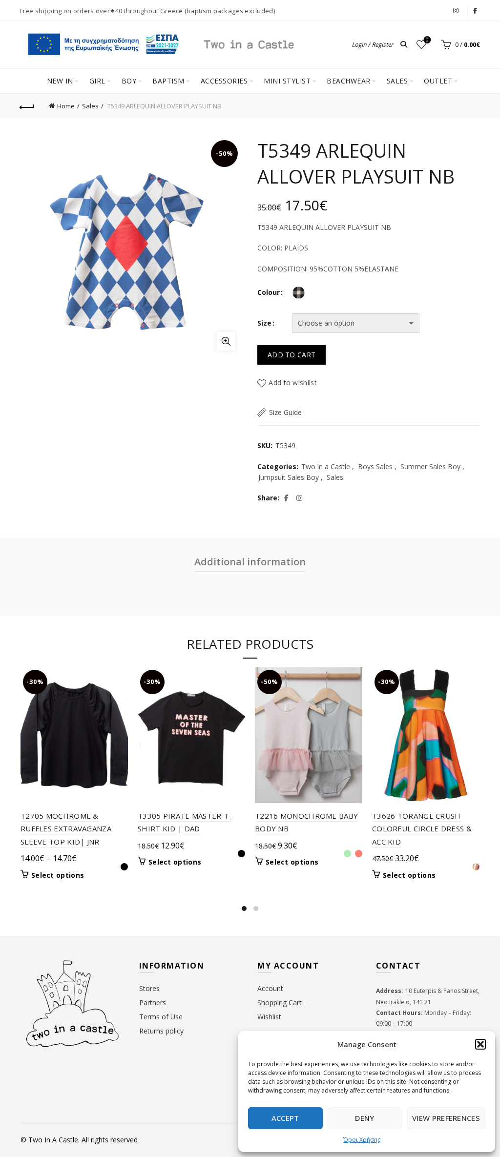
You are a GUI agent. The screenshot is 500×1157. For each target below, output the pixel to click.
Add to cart (291, 354)
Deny (364, 1118)
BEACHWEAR (349, 80)
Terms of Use (161, 1016)
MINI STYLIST (287, 80)
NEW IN (60, 80)
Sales (90, 106)
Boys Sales (375, 466)
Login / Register (373, 44)
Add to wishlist (293, 382)
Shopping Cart (279, 1002)
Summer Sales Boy (430, 466)
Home (66, 106)
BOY (129, 80)
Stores (149, 988)
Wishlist (427, 40)
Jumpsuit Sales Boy (288, 477)
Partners (152, 1002)
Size (264, 323)
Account (270, 988)
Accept (285, 1118)
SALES (397, 80)
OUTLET (438, 80)
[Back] (27, 106)
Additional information (250, 561)
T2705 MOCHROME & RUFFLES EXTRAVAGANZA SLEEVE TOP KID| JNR (66, 829)
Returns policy (161, 1030)
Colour (268, 292)
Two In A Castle (53, 1139)
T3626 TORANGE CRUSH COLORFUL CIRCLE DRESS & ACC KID (422, 829)
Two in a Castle (325, 466)
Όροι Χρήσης (361, 1140)
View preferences (446, 1118)
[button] (480, 1044)
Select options (57, 875)
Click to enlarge (226, 341)
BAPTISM (168, 80)
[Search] (403, 44)
